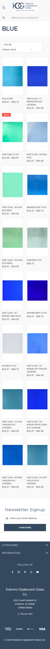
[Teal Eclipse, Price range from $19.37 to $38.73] (13, 76)
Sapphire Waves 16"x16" (37, 313)
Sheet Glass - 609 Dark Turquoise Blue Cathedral (12, 480)
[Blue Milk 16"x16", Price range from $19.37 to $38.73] (13, 343)
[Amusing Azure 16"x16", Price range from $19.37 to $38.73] (37, 184)
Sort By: (8, 44)
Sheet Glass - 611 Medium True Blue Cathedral (34, 101)
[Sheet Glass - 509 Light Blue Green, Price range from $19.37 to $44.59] (13, 184)
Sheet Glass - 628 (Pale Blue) (37, 156)
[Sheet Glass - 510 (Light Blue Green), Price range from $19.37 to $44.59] (13, 237)
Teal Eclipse (7, 98)
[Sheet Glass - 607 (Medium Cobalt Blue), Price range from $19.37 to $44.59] (13, 290)
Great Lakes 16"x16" (10, 154)
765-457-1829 (26, 614)
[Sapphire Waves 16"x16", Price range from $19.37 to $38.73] (37, 290)
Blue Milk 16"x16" (9, 366)
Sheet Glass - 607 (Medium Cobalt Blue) (11, 314)
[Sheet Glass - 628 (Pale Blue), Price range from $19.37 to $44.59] (37, 132)
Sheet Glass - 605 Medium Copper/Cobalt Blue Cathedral (37, 425)
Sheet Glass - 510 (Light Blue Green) (12, 261)
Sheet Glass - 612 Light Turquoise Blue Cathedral (12, 425)
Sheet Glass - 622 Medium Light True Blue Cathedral (37, 369)
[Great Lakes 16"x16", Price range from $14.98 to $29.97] (13, 132)
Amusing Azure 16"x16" (37, 207)
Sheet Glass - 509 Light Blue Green (12, 209)
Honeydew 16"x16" (34, 260)
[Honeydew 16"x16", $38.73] (37, 237)
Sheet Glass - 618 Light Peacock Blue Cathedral (37, 480)
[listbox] (17, 49)
